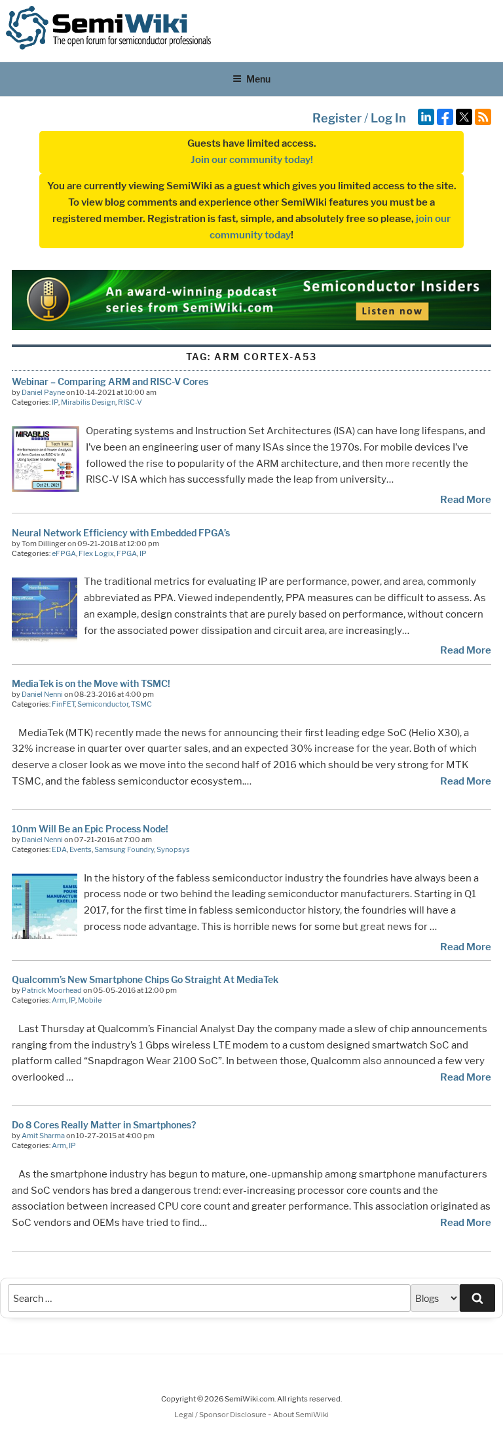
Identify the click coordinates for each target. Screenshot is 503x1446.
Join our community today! (252, 160)
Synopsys (173, 849)
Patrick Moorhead (52, 990)
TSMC (141, 704)
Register (337, 118)
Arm (59, 1000)
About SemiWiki (301, 1414)
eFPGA (64, 553)
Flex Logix (96, 553)
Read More (465, 500)
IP (55, 402)
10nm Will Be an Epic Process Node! (90, 828)
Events (80, 849)
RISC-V (130, 402)
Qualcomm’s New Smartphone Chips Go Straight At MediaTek (145, 979)
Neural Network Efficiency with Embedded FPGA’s (121, 532)
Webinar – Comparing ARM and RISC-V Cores (110, 381)
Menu (258, 78)
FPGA (127, 553)
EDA (59, 849)
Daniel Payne (43, 392)
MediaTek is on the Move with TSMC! (91, 683)
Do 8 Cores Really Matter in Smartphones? (104, 1124)
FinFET (63, 704)
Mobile (90, 1000)
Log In (388, 118)
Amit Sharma (43, 1135)
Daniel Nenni (42, 694)
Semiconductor (102, 704)
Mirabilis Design (88, 402)
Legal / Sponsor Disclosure (221, 1414)
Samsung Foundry (124, 849)
